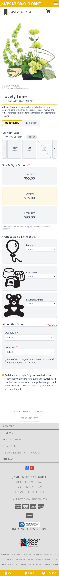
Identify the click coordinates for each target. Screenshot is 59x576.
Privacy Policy (9, 564)
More (6, 116)
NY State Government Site (42, 559)
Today (32, 136)
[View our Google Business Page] (27, 469)
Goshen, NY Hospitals (46, 554)
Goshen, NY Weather (13, 559)
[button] (50, 12)
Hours (50, 573)
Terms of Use (51, 564)
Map (30, 573)
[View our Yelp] (32, 469)
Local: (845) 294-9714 (29, 492)
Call (11, 573)
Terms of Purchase (30, 564)
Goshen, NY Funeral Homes (16, 554)
